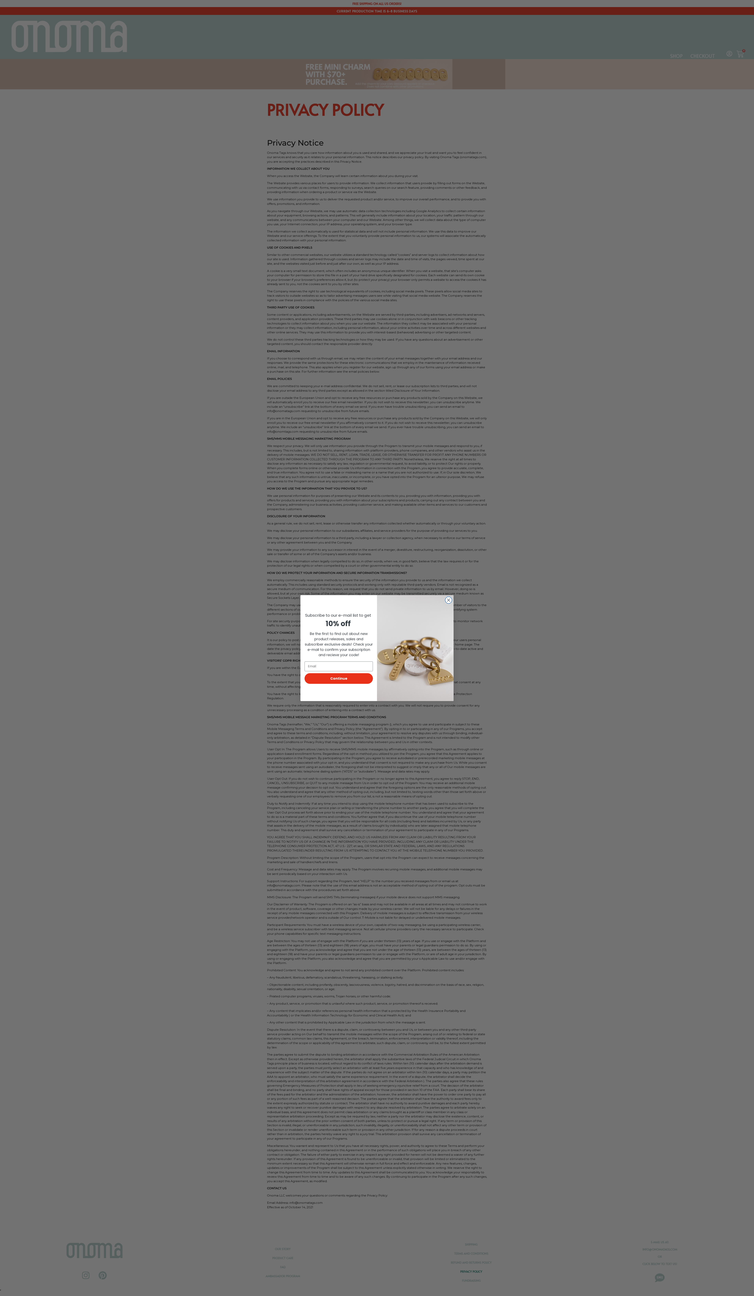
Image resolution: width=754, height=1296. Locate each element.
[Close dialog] (448, 600)
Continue (338, 678)
